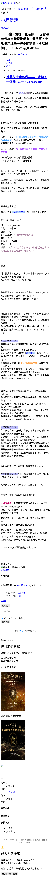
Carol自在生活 (18, 212)
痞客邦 (20, 585)
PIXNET (12, 840)
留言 (26, 585)
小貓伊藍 (9, 20)
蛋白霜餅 (30, 353)
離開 (15, 874)
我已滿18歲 (6, 874)
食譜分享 (21, 593)
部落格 (9, 63)
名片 (8, 66)
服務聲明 (28, 842)
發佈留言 (5, 622)
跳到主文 (5, 28)
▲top (3, 600)
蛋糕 (19, 596)
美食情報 (22, 54)
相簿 (8, 60)
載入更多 (5, 606)
